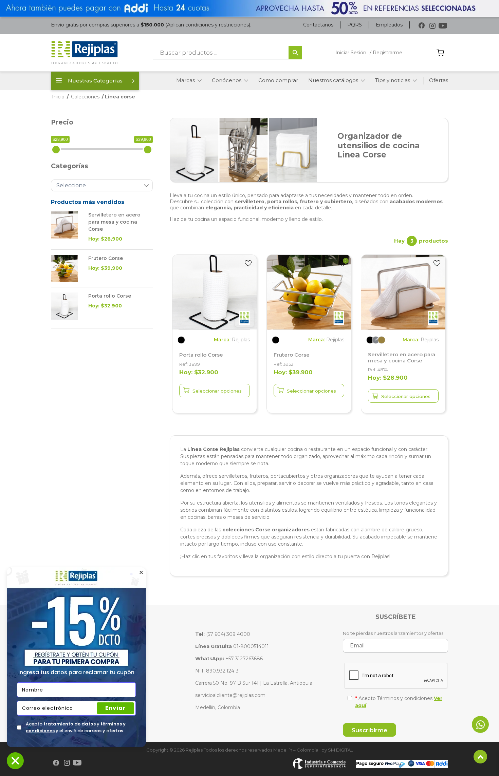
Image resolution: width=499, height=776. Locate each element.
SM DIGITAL (340, 750)
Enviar (115, 708)
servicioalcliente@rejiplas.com (230, 695)
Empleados (389, 25)
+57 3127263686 (229, 659)
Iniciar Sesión (350, 53)
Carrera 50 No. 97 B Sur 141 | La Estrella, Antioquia (253, 683)
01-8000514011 (232, 646)
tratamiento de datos (69, 724)
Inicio (58, 97)
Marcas (185, 80)
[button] (248, 263)
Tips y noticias (392, 80)
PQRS (354, 25)
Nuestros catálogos (333, 80)
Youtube (443, 25)
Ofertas (438, 80)
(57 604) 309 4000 (222, 634)
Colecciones (85, 97)
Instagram (432, 25)
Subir (480, 756)
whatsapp (480, 724)
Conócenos (226, 80)
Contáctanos (318, 25)
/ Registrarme (386, 53)
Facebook (422, 25)
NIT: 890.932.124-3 (217, 671)
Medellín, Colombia (217, 707)
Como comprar (278, 80)
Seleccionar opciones (217, 391)
